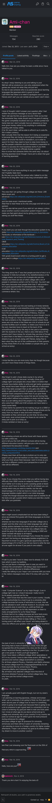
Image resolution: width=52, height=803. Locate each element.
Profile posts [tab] (8, 56)
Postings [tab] (36, 56)
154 (13, 39)
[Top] (46, 800)
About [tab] (45, 56)
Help (42, 800)
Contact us (35, 800)
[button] (4, 4)
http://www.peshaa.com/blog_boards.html (18, 448)
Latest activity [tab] (23, 56)
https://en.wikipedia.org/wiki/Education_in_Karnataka (27, 232)
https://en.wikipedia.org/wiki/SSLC (32, 258)
